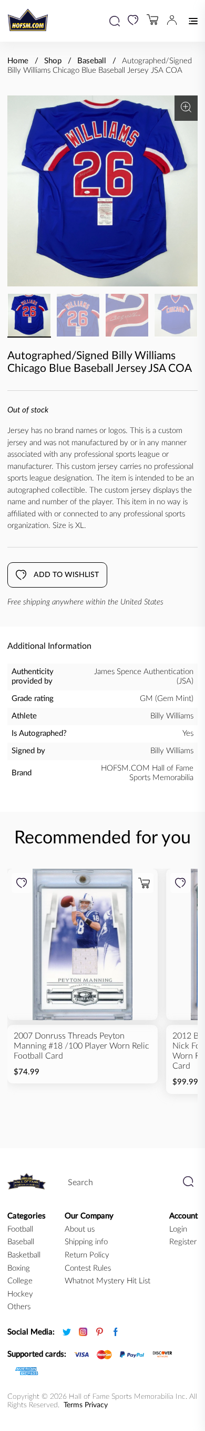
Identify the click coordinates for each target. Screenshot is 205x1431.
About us (80, 1229)
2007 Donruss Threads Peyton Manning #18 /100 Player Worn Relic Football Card (81, 1046)
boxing (18, 1268)
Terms (73, 1405)
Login (178, 1229)
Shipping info (86, 1242)
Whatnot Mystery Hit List (107, 1281)
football (20, 1229)
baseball (20, 1242)
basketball (23, 1255)
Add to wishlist (66, 575)
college (20, 1281)
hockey (20, 1294)
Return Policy (87, 1255)
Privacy (96, 1405)
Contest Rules (88, 1268)
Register (183, 1242)
